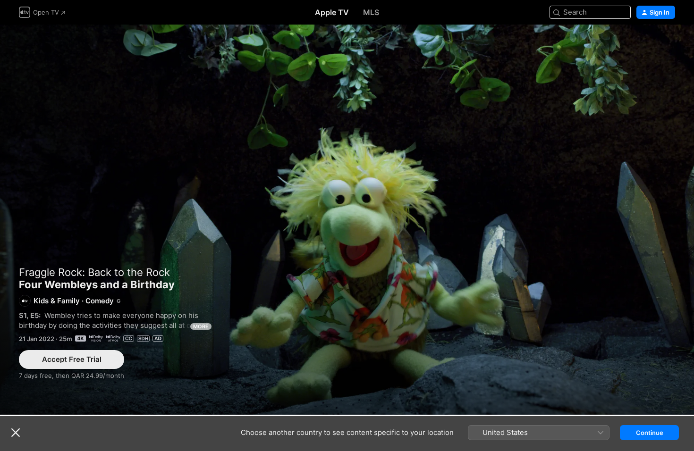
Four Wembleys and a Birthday (347, 220)
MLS (371, 12)
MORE (201, 326)
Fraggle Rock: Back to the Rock (94, 272)
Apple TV (332, 12)
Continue (649, 432)
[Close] (15, 432)
